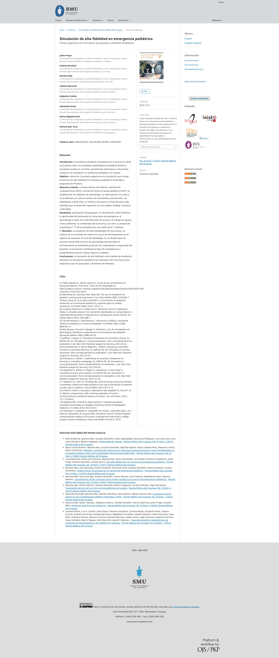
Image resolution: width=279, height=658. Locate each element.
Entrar (221, 2)
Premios (97, 20)
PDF (145, 91)
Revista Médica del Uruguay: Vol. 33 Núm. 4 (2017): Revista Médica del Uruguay (119, 463)
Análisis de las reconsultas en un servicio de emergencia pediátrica (110, 470)
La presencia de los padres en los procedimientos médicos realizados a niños (118, 495)
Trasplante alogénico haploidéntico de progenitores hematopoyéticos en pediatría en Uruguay (116, 521)
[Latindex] (208, 125)
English (188, 38)
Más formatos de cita (151, 147)
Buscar (218, 20)
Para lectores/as (191, 60)
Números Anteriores (76, 20)
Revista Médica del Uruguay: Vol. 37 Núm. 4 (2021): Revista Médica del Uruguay (120, 481)
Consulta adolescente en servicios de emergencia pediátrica (135, 462)
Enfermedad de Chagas (110, 441)
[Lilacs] (204, 138)
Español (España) (193, 43)
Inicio (62, 30)
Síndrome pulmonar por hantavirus (89, 505)
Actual (58, 20)
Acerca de (123, 20)
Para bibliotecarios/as (194, 69)
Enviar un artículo (199, 98)
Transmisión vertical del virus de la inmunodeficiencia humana (96, 488)
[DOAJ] (192, 138)
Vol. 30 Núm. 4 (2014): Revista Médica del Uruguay (100, 30)
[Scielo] (191, 125)
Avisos (110, 20)
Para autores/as (191, 65)
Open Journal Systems (195, 81)
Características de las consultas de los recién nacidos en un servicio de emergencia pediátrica (121, 479)
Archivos (71, 30)
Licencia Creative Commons (186, 606)
